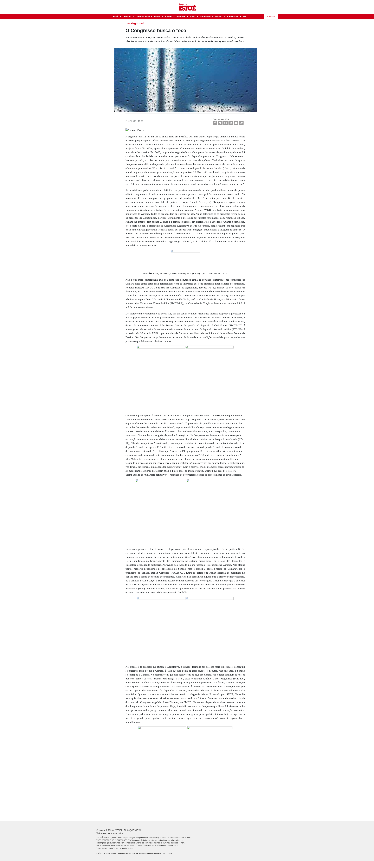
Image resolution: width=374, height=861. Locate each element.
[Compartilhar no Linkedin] (230, 123)
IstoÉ (115, 16)
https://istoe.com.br (105, 848)
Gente (157, 16)
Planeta (168, 16)
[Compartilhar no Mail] (236, 123)
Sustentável (232, 16)
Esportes (180, 16)
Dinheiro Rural (143, 16)
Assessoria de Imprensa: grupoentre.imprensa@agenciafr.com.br (145, 853)
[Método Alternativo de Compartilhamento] (241, 123)
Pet (244, 16)
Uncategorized (134, 23)
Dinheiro (127, 16)
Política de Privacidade (106, 853)
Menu (192, 16)
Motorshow (205, 16)
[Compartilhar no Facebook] (215, 123)
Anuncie (271, 16)
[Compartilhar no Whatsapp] (225, 123)
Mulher (218, 16)
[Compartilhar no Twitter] (220, 123)
